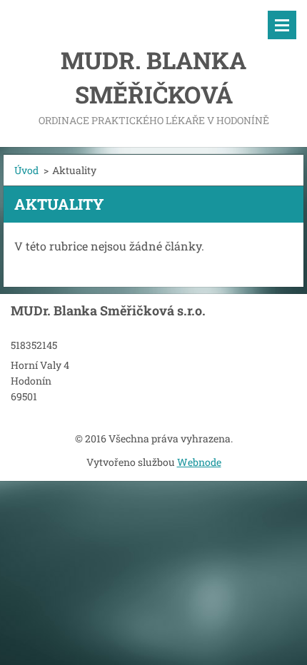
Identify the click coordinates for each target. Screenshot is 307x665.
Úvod (26, 170)
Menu (282, 25)
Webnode (199, 462)
